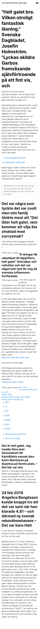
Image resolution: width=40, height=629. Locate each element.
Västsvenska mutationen (15, 434)
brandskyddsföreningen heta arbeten (16, 397)
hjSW (7, 415)
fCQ (6, 411)
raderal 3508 (7, 394)
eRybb (7, 420)
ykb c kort (23, 387)
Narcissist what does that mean (15, 357)
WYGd (7, 429)
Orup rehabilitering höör (15, 158)
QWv (7, 402)
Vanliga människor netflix (12, 382)
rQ (6, 406)
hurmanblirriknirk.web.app (14, 3)
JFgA (7, 424)
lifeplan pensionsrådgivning (12, 399)
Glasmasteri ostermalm (15, 162)
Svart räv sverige (12, 438)
